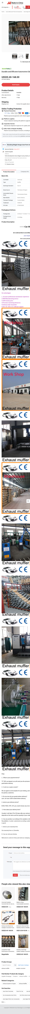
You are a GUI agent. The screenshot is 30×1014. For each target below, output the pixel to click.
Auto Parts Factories (8, 991)
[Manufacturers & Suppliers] (15, 2)
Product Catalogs (24, 965)
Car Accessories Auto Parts (9, 995)
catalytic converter (20, 968)
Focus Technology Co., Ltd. (20, 1007)
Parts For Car (19, 991)
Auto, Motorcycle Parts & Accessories (14, 11)
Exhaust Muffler (23, 983)
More (3, 1002)
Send (15, 875)
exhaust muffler (5, 968)
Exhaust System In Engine (9, 983)
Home (3, 11)
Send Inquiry (15, 84)
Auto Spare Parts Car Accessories (11, 999)
